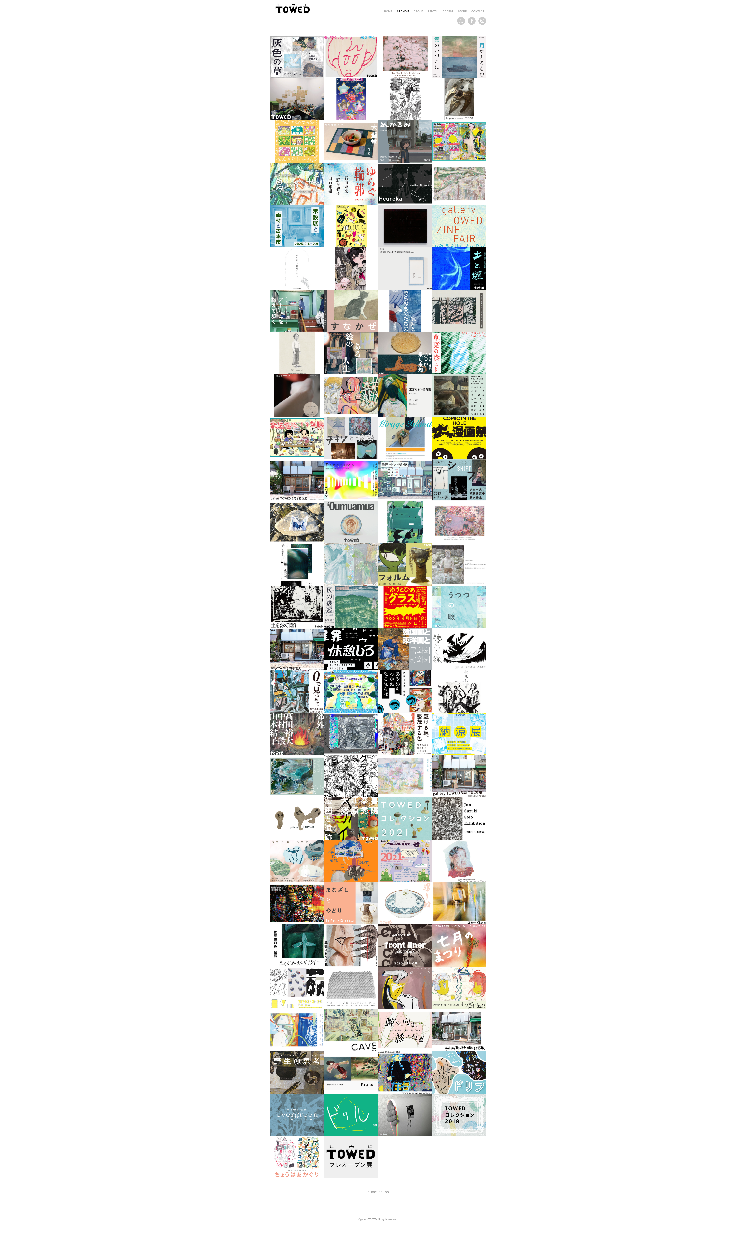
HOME (388, 11)
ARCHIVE (403, 11)
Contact (477, 11)
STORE (462, 11)
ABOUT (418, 11)
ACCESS (448, 11)
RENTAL (433, 11)
